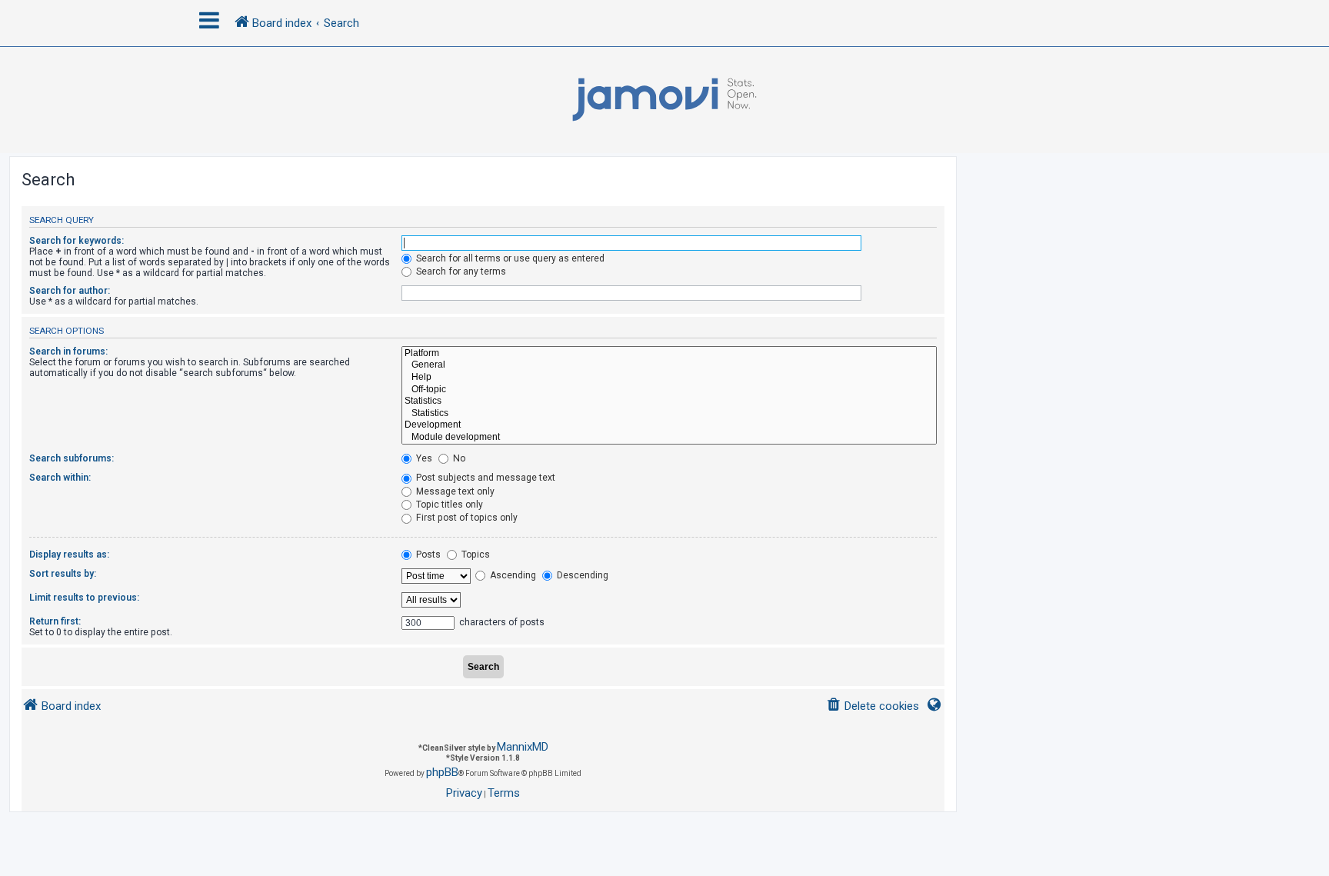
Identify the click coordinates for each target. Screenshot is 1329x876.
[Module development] (669, 437)
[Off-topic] (669, 390)
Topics (474, 554)
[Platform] (669, 354)
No (458, 458)
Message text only (454, 491)
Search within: (60, 477)
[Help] (669, 377)
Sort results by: (62, 573)
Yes (423, 458)
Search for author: (69, 290)
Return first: (55, 621)
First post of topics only (466, 517)
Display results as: (69, 554)
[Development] (669, 425)
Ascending (512, 575)
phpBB (442, 772)
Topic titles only (448, 504)
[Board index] (664, 100)
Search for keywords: (76, 240)
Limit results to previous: (84, 597)
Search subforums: (71, 458)
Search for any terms (460, 271)
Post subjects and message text (484, 477)
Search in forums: (68, 351)
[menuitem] (872, 706)
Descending (581, 575)
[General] (669, 365)
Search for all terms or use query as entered (509, 258)
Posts (427, 554)
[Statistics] (669, 401)
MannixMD (522, 747)
